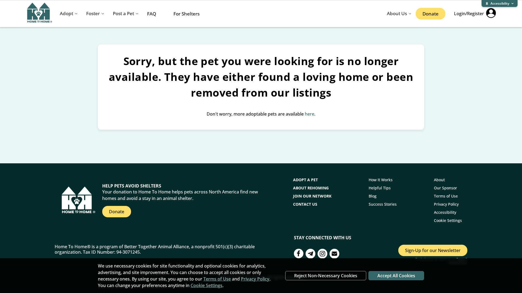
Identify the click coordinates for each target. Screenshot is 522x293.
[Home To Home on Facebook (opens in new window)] (298, 254)
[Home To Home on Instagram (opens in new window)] (322, 254)
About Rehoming (311, 187)
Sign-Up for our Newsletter (433, 250)
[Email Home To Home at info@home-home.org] (334, 254)
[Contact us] (310, 254)
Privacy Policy (446, 204)
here (309, 114)
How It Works (381, 179)
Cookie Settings (448, 220)
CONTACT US (305, 204)
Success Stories (383, 204)
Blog (373, 196)
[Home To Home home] (39, 13)
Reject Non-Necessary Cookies (325, 276)
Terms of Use (446, 196)
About (439, 179)
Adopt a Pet (305, 179)
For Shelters (186, 14)
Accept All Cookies (396, 276)
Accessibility (445, 212)
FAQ (151, 14)
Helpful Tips (380, 187)
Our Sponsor (445, 187)
